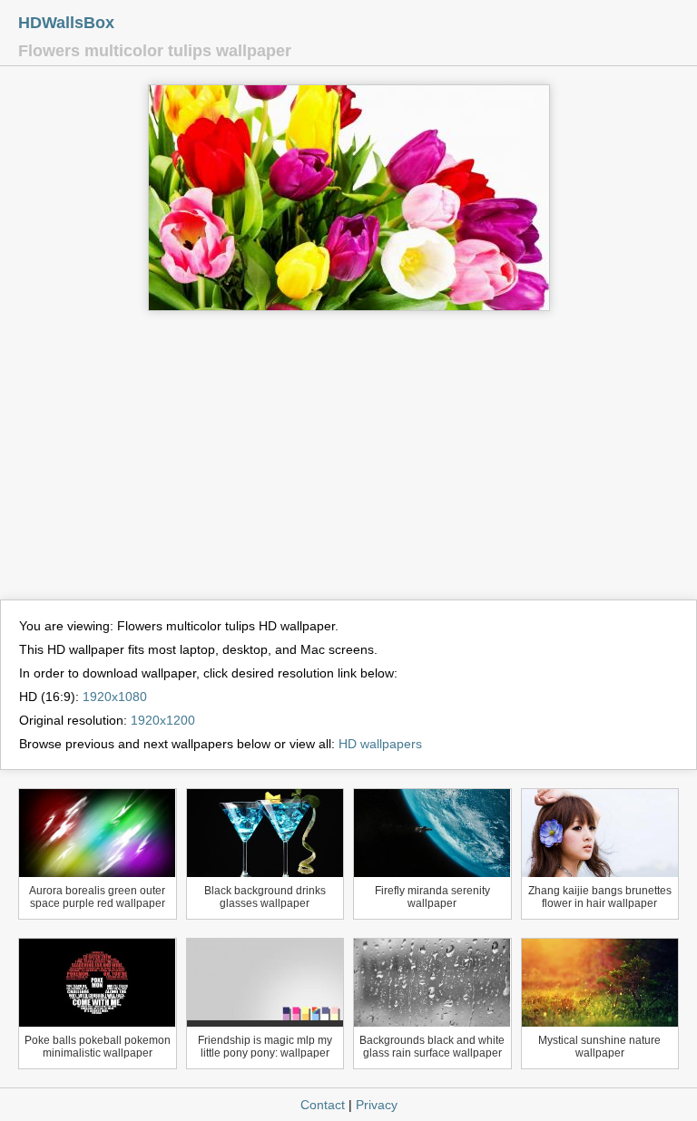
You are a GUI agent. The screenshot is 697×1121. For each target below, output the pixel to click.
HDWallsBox (66, 23)
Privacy (377, 1104)
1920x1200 (163, 720)
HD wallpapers (380, 743)
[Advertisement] (348, 463)
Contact (322, 1104)
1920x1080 (115, 696)
